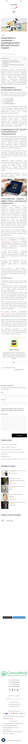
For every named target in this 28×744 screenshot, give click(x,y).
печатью (9, 215)
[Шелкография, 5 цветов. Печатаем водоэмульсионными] (14, 531)
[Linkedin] (14, 362)
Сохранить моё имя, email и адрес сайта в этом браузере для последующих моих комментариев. (12, 409)
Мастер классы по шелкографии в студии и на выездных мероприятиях (13, 453)
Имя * (2, 392)
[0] (15, 8)
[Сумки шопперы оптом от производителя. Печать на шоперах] (4, 481)
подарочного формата (6, 313)
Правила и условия (14, 706)
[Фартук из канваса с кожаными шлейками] (4, 497)
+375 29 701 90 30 (9, 98)
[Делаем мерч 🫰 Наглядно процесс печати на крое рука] (14, 546)
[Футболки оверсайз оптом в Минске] (4, 489)
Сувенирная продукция (8, 53)
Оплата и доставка (14, 702)
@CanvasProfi (10, 100)
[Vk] (13, 690)
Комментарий (4, 414)
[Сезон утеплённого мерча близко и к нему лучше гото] (14, 577)
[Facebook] (10, 690)
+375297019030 (8, 102)
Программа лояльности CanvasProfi (8, 447)
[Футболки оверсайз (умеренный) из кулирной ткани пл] (14, 608)
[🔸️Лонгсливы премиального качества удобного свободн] (14, 592)
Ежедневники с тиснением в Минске (10, 60)
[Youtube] (18, 690)
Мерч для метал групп (5, 456)
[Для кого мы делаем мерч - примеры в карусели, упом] (14, 562)
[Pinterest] (15, 690)
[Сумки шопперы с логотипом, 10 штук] (4, 473)
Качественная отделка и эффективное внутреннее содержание (13, 65)
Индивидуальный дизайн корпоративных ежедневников (11, 62)
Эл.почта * (3, 399)
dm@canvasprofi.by (9, 103)
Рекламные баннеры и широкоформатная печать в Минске (13, 459)
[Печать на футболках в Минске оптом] (4, 505)
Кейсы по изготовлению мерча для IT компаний (11, 449)
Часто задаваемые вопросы (14, 704)
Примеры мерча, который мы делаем (9, 444)
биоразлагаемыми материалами (9, 241)
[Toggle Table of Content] (24, 58)
